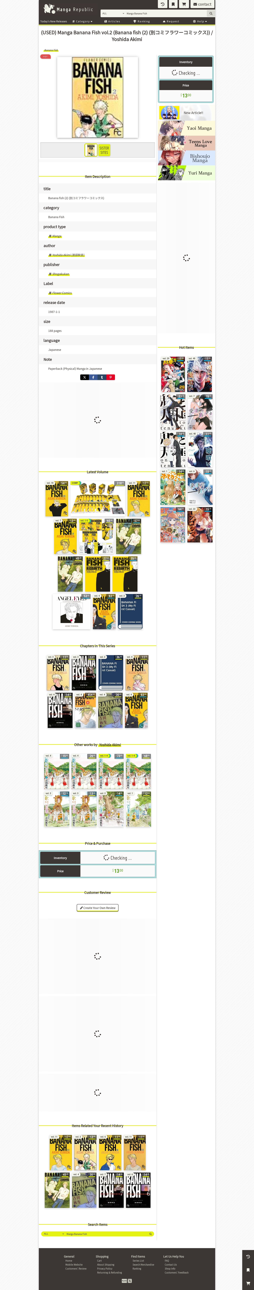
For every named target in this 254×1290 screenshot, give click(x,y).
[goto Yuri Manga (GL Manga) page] (186, 179)
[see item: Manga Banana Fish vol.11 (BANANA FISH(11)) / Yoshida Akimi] (135, 1152)
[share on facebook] (93, 377)
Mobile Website (74, 1264)
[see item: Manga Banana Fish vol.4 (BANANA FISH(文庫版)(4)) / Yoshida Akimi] (60, 710)
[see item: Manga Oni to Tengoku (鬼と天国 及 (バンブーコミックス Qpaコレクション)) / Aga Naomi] (173, 412)
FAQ (167, 1260)
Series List (138, 1260)
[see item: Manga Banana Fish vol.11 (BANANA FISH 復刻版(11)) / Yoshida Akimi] (138, 498)
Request (172, 21)
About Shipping (105, 1264)
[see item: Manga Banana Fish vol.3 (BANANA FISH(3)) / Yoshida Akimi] (58, 672)
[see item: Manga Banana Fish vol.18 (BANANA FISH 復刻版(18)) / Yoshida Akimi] (56, 498)
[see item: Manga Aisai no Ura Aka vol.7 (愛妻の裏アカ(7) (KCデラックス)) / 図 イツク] (200, 412)
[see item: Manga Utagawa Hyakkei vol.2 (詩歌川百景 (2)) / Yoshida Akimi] (111, 809)
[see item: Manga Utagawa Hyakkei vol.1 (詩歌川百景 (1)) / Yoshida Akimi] (138, 809)
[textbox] (105, 1233)
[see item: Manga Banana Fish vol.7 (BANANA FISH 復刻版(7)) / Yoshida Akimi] (65, 536)
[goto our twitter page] (130, 1280)
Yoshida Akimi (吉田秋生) (68, 255)
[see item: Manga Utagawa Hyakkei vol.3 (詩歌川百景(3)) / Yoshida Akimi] (56, 809)
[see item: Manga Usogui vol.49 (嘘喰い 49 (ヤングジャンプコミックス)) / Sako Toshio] (199, 374)
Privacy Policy (104, 1268)
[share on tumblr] (102, 377)
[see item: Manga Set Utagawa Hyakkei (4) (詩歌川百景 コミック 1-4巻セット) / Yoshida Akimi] (111, 771)
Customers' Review (76, 1268)
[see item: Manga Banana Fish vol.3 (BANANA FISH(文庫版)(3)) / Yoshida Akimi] (84, 672)
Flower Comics (61, 293)
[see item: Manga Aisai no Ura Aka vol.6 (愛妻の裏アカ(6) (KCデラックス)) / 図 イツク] (200, 487)
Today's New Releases (53, 21)
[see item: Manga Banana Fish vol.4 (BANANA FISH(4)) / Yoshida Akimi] (137, 672)
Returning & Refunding (109, 1272)
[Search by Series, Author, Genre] (150, 1233)
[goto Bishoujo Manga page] (186, 164)
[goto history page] (162, 4)
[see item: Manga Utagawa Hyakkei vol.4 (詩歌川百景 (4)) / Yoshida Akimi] (56, 771)
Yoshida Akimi (109, 744)
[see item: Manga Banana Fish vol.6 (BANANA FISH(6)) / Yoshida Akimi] (110, 1152)
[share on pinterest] (110, 377)
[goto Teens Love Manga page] (186, 149)
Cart (99, 1260)
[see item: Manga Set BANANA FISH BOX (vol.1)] (96, 536)
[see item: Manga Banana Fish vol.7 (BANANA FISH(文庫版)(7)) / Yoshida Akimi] (111, 1190)
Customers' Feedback (177, 1272)
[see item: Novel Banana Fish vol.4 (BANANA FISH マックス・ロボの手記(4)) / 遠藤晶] (85, 710)
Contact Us (171, 1264)
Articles (113, 21)
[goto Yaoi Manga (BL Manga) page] (186, 134)
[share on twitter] (84, 377)
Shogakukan (60, 274)
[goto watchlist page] (173, 4)
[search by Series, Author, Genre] (211, 13)
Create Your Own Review (99, 908)
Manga (56, 236)
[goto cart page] (184, 4)
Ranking (143, 21)
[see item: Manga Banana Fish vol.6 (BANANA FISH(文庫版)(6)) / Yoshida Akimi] (138, 1190)
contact (204, 4)
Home (68, 1260)
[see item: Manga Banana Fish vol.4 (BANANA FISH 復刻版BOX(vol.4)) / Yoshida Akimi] (104, 611)
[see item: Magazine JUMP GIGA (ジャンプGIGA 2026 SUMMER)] (173, 524)
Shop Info (170, 1268)
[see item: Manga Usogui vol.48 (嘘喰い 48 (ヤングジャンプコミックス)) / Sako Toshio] (200, 449)
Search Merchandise (143, 1264)
